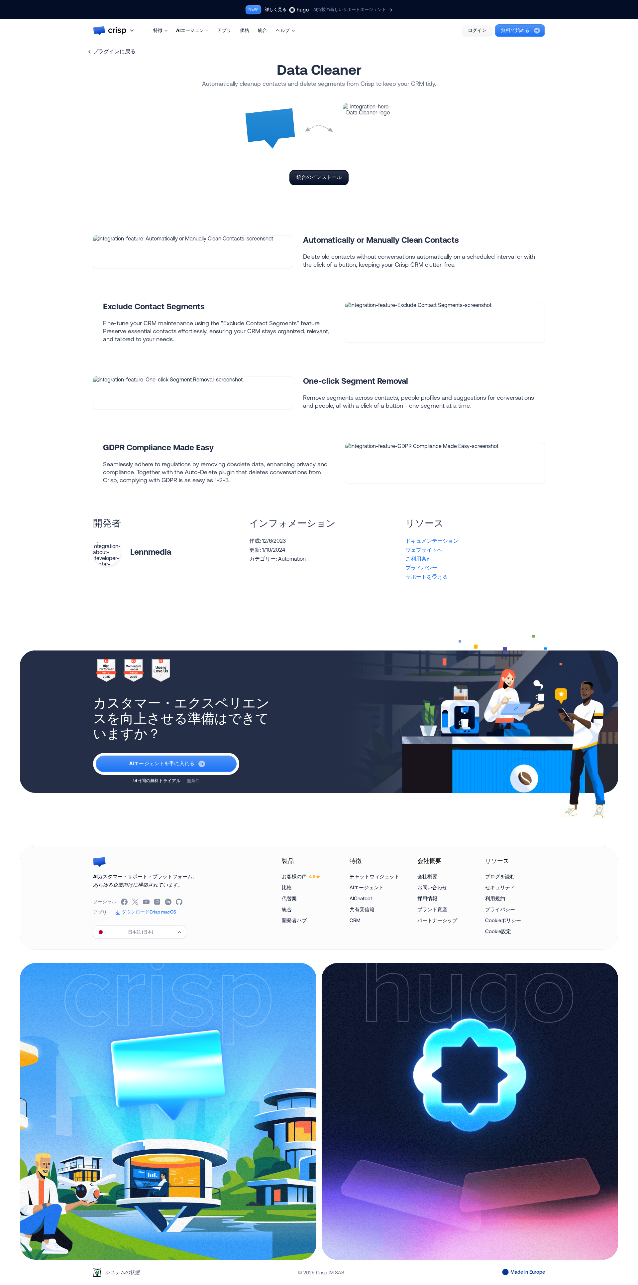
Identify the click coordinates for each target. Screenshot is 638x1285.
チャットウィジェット (374, 876)
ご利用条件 (418, 559)
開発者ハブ (294, 920)
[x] (136, 902)
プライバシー (421, 568)
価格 (244, 30)
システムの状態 (122, 1272)
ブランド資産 (432, 909)
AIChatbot (361, 898)
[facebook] (125, 902)
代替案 (289, 898)
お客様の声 (298, 876)
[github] (179, 902)
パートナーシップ (437, 920)
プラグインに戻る (114, 51)
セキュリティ (500, 887)
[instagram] (157, 902)
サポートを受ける (426, 577)
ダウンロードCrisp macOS (149, 912)
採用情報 (427, 898)
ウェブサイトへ (424, 550)
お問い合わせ (432, 887)
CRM (355, 920)
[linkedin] (168, 902)
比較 (287, 887)
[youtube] (147, 902)
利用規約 (495, 898)
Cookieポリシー (503, 920)
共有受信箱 (362, 909)
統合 (262, 30)
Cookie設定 (498, 931)
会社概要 (427, 876)
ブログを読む (500, 876)
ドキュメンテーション (432, 541)
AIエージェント (192, 30)
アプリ (224, 30)
